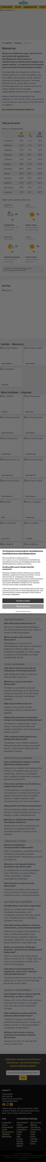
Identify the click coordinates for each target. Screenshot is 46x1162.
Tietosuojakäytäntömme (23, 611)
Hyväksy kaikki (23, 600)
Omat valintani (23, 606)
